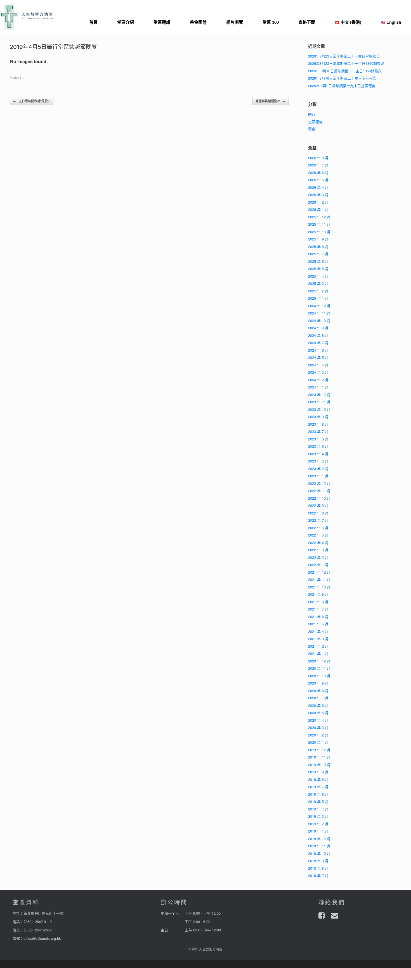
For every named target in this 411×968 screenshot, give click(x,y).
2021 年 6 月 (318, 616)
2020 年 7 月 (318, 697)
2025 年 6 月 (318, 261)
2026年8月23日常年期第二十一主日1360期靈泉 (346, 63)
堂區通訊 (161, 22)
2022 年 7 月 (318, 520)
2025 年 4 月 (318, 276)
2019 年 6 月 (318, 794)
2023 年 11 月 (319, 401)
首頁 (93, 22)
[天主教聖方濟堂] (27, 17)
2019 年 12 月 (319, 749)
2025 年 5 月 (318, 268)
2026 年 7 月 (318, 165)
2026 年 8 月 (318, 157)
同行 (311, 114)
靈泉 (311, 129)
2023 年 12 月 (319, 394)
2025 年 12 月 (319, 217)
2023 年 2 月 (318, 468)
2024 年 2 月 (318, 379)
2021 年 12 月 (319, 572)
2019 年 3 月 (318, 816)
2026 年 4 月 (318, 187)
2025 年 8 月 (318, 246)
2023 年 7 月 (318, 431)
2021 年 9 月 (318, 594)
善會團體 (198, 22)
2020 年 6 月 (318, 705)
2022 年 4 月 (318, 542)
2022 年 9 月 (318, 505)
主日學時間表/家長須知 (31, 101)
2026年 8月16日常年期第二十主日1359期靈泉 (345, 70)
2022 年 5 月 (318, 535)
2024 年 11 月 (319, 313)
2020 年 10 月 (319, 675)
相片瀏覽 (234, 22)
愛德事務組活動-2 (271, 101)
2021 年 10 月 (319, 587)
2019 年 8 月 (318, 779)
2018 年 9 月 (318, 860)
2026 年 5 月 (318, 179)
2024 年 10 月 (319, 320)
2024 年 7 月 (318, 342)
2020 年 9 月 (318, 683)
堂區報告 (315, 121)
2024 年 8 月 (318, 335)
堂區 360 (271, 22)
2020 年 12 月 (319, 661)
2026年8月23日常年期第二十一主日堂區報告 (344, 56)
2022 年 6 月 (318, 527)
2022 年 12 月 (319, 483)
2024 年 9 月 (318, 327)
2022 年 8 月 (318, 513)
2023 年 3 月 (318, 461)
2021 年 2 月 (318, 646)
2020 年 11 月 (319, 668)
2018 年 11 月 (319, 845)
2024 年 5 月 (318, 357)
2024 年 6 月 (318, 350)
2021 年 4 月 (318, 631)
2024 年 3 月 (318, 372)
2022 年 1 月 (318, 564)
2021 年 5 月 (318, 623)
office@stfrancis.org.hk (42, 938)
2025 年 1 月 (318, 298)
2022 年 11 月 (319, 490)
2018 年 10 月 (319, 853)
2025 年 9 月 (318, 239)
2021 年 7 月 (318, 609)
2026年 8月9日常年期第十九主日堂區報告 (341, 85)
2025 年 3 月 (318, 283)
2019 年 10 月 (319, 764)
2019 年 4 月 (318, 809)
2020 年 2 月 (318, 735)
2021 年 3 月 (318, 638)
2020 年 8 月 (318, 690)
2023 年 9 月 (318, 416)
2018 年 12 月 (319, 838)
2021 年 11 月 (319, 579)
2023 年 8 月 (318, 424)
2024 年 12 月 (319, 305)
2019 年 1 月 (318, 831)
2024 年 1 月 (318, 387)
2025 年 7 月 (318, 253)
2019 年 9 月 (318, 771)
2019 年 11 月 (319, 757)
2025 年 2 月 (318, 291)
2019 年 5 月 (318, 801)
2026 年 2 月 (318, 202)
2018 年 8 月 (318, 868)
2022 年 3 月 (318, 549)
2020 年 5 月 (318, 712)
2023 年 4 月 (318, 453)
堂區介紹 (125, 22)
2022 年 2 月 (318, 557)
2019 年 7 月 (318, 786)
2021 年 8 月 (318, 601)
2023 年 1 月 (318, 475)
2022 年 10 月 (319, 498)
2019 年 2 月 (318, 823)
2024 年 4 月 (318, 365)
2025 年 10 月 (319, 231)
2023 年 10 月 (319, 409)
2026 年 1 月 (318, 209)
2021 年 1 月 (318, 653)
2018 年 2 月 (318, 875)
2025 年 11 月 (319, 224)
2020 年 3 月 (318, 727)
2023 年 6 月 (318, 439)
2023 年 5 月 (318, 446)
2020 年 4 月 (318, 720)
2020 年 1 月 (318, 742)
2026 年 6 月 (318, 172)
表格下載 (306, 22)
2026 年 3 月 (318, 194)
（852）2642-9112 (37, 921)
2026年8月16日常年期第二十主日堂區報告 (342, 78)
